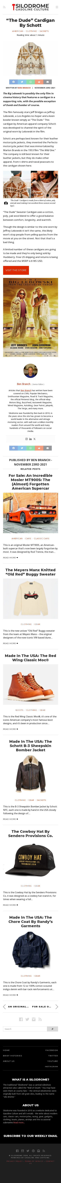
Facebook (52, 1050)
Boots (19, 710)
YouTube (53, 1061)
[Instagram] (26, 439)
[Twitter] (34, 439)
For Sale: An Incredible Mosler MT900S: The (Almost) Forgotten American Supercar (30, 481)
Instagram (51, 1066)
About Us (8, 1061)
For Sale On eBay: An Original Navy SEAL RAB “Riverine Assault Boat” (45, 1006)
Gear (37, 624)
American (17, 31)
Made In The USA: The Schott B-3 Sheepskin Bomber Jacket (30, 745)
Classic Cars (41, 538)
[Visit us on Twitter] (28, 1151)
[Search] (52, 1028)
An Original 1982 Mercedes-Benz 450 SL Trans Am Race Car (18, 1006)
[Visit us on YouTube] (22, 1151)
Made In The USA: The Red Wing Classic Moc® (30, 658)
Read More (9, 557)
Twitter (53, 1056)
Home (6, 1050)
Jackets (44, 31)
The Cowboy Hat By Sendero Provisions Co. (30, 833)
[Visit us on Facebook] (21, 1019)
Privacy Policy (15, 1161)
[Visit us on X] (27, 1019)
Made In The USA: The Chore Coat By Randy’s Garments (31, 921)
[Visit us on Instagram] (34, 1019)
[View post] (30, 513)
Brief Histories (12, 1056)
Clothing (31, 31)
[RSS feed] (4, 7)
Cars (28, 538)
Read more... (19, 1122)
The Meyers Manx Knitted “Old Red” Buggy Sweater (30, 572)
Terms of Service (34, 1161)
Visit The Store (16, 270)
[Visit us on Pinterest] (33, 1151)
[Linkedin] (30, 439)
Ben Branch (24, 87)
